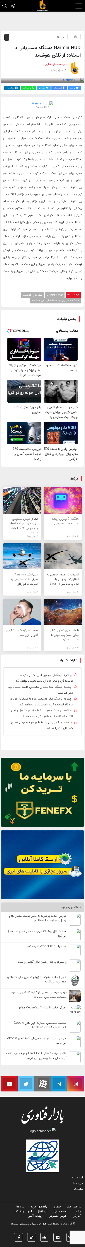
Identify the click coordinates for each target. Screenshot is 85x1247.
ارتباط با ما (77, 1177)
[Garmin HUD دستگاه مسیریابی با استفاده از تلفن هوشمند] (73, 80)
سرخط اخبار (74, 1206)
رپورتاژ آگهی (35, 1215)
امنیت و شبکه (23, 1211)
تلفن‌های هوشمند (32, 295)
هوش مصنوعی (57, 1215)
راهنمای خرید (39, 1206)
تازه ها (60, 37)
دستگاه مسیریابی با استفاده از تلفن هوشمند (55, 300)
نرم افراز (42, 1211)
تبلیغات (78, 1188)
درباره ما (78, 1183)
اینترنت (77, 1211)
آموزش (77, 1215)
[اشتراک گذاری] (12, 6)
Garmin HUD (55, 295)
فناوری (57, 1206)
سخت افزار (59, 1211)
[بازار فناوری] (42, 5)
